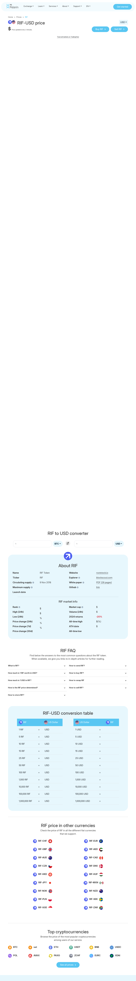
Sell (118, 29)
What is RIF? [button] (13, 666)
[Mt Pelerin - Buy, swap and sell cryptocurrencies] (12, 6)
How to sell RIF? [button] (76, 688)
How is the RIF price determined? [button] (23, 688)
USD (122, 22)
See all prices (66, 964)
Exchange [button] (28, 6)
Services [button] (52, 6)
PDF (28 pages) (104, 582)
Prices (19, 17)
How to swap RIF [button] (76, 680)
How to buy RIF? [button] (76, 673)
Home (10, 17)
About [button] (64, 6)
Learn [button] (40, 6)
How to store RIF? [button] (16, 695)
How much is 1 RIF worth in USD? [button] (22, 673)
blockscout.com (104, 577)
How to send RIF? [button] (77, 666)
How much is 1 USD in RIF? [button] (19, 680)
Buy (99, 29)
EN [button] (87, 6)
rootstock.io (102, 572)
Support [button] (76, 6)
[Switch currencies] (68, 543)
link (98, 587)
